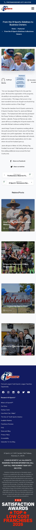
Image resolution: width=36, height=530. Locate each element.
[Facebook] (3, 392)
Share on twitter (19, 166)
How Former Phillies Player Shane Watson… (17, 223)
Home (14, 29)
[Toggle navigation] (33, 8)
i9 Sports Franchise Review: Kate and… (17, 347)
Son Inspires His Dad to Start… (16, 306)
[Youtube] (28, 392)
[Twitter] (23, 392)
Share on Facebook (19, 161)
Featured (21, 29)
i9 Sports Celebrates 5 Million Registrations (15, 265)
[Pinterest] (18, 392)
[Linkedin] (13, 392)
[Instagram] (8, 392)
